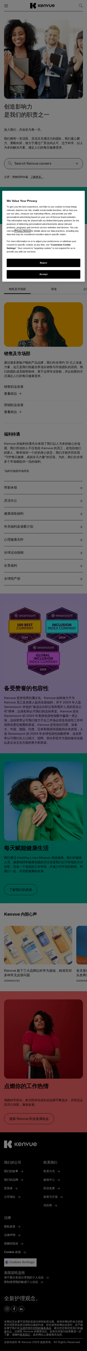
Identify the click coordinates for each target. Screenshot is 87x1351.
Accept (43, 274)
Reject (43, 262)
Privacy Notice (22, 231)
